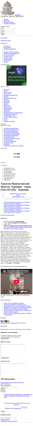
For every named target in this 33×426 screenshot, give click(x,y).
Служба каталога (8, 140)
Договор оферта (8, 59)
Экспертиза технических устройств (13, 145)
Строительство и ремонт (10, 117)
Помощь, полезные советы (11, 51)
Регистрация (4, 37)
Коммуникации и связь (10, 98)
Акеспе (11, 228)
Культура (6, 99)
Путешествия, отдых (9, 115)
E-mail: (2, 27)
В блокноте (7, 179)
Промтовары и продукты (11, 114)
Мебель (6, 104)
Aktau (29, 227)
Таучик (16, 228)
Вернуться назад (5, 419)
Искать (3, 388)
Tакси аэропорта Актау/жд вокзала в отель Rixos (17, 306)
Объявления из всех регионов (9, 421)
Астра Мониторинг (9, 137)
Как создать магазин (9, 54)
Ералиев (21, 228)
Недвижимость (8, 108)
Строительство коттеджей (11, 128)
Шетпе (12, 227)
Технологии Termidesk (10, 141)
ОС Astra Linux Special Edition (12, 134)
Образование (7, 109)
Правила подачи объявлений (12, 53)
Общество (6, 111)
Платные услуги (8, 56)
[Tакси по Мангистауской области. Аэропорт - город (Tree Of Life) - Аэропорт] (18, 203)
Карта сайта (7, 60)
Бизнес (6, 91)
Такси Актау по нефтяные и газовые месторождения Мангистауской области (15, 303)
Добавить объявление (10, 23)
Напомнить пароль (6, 40)
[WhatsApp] (8, 321)
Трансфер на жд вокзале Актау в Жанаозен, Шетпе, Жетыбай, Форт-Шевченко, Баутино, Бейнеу (18, 308)
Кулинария (7, 101)
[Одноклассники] (4, 321)
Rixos (26, 227)
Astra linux (6, 144)
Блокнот (6, 19)
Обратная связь (18, 394)
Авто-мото (7, 89)
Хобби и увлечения (9, 121)
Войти (2, 34)
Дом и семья (7, 93)
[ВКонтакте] (2, 321)
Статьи (6, 62)
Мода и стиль (7, 106)
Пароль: (3, 31)
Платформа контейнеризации (12, 138)
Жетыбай (6, 228)
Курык (22, 227)
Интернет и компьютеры (10, 95)
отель (8, 227)
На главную (7, 46)
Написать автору (5, 323)
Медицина (7, 102)
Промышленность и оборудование (13, 112)
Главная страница (9, 394)
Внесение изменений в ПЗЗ (11, 129)
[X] (6, 321)
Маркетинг (7, 105)
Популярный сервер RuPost (11, 132)
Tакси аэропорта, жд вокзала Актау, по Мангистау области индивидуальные (17, 311)
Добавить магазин (9, 22)
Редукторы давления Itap (10, 131)
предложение (20, 221)
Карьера (6, 96)
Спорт (5, 118)
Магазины (7, 20)
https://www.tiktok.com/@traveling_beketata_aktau (18, 225)
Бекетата (17, 227)
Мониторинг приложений (11, 135)
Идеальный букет (8, 142)
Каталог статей (8, 57)
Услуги (6, 120)
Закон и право (8, 92)
